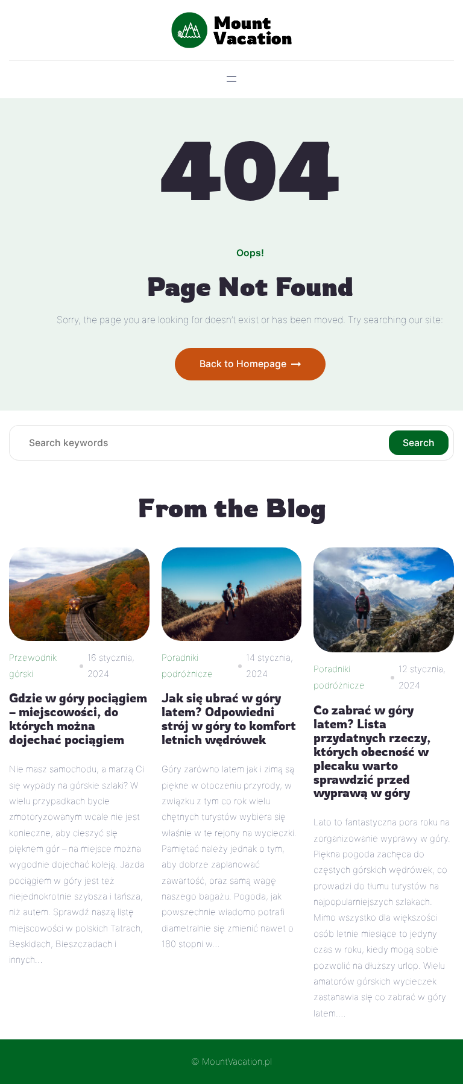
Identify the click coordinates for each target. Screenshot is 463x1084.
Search (419, 443)
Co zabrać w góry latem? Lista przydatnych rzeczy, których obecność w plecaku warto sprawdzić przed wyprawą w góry (372, 752)
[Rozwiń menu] (231, 79)
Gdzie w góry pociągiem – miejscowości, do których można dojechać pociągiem (78, 719)
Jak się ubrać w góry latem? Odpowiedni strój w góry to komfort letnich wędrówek (229, 719)
